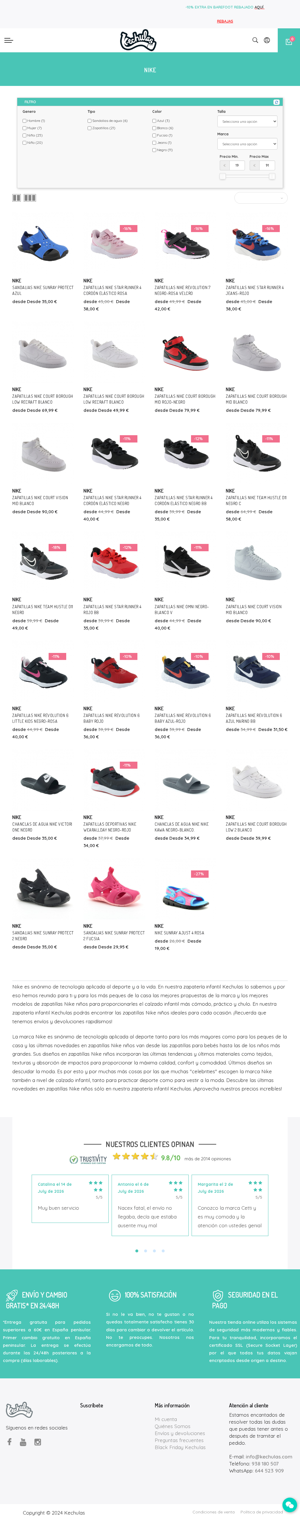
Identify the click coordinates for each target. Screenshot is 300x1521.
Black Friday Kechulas (180, 1447)
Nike (16, 280)
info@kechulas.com (269, 1456)
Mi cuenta (166, 1419)
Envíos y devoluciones (180, 1433)
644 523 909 (269, 1471)
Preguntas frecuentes (179, 1440)
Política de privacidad (262, 1512)
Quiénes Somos (172, 1426)
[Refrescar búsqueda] (276, 102)
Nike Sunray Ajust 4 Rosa (179, 932)
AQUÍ (260, 7)
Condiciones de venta (213, 1512)
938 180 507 (265, 1463)
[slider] (222, 176)
